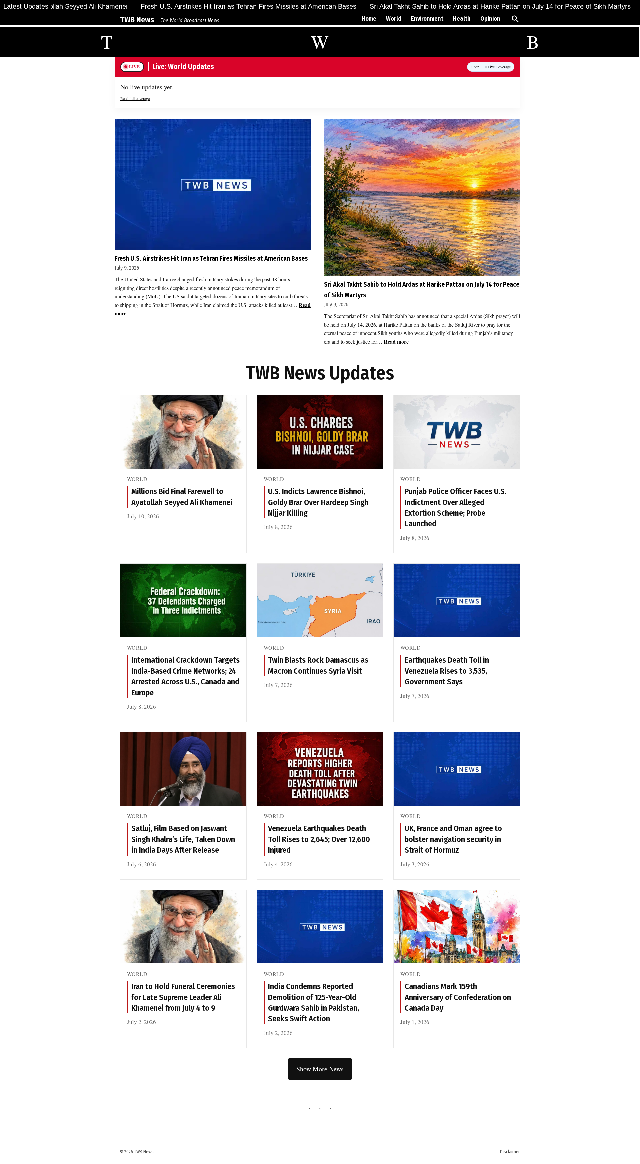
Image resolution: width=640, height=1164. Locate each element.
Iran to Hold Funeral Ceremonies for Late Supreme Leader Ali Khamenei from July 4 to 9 (183, 997)
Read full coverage (135, 98)
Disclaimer (510, 1152)
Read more (396, 341)
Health (462, 18)
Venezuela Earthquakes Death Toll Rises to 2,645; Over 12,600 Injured (319, 839)
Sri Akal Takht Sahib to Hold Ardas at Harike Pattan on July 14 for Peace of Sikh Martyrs (465, 6)
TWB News (137, 19)
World (393, 18)
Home (369, 18)
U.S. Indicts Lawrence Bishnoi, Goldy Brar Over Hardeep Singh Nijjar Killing (318, 502)
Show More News (320, 1068)
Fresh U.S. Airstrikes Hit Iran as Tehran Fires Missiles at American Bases (213, 6)
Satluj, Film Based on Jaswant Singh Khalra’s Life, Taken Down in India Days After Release (183, 839)
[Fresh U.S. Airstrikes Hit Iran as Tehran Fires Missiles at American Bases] (213, 184)
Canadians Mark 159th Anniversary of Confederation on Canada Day (458, 997)
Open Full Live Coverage (491, 66)
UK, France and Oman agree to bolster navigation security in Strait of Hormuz (453, 839)
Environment (427, 18)
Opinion (490, 18)
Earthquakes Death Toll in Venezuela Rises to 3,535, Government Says (447, 670)
